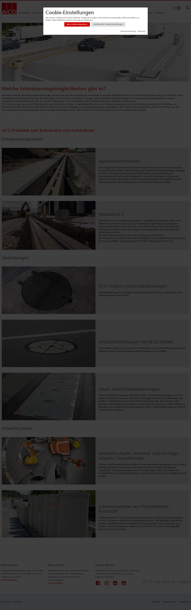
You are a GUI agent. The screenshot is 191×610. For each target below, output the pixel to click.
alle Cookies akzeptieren (77, 24)
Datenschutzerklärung (128, 31)
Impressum (141, 31)
